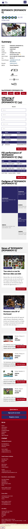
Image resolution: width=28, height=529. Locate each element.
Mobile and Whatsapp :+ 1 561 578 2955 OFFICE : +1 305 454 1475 (14, 521)
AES (3, 5)
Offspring (11, 93)
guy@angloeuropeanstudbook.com (9, 523)
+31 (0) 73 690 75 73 (6, 450)
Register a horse (14, 417)
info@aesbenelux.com (6, 452)
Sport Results (5, 435)
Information (4, 427)
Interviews (4, 428)
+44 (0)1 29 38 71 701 (6, 471)
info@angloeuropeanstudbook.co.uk (9, 472)
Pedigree (5, 93)
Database (6, 5)
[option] (14, 30)
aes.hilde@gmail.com (6, 504)
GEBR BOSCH (13, 63)
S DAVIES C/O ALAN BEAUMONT (15, 60)
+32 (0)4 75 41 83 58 (6, 489)
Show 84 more (21, 177)
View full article (21, 289)
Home (3, 425)
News (23, 93)
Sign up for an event (14, 413)
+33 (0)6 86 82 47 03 (6, 502)
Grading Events (5, 430)
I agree (2, 527)
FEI (17, 93)
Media (3, 433)
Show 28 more (21, 149)
